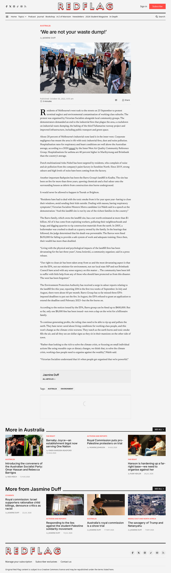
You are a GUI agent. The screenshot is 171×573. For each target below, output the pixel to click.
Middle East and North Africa (142, 518)
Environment (67, 389)
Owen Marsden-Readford (60, 450)
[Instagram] (14, 6)
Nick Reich (12, 476)
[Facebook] (6, 6)
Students (9, 495)
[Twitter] (10, 6)
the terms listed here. (104, 569)
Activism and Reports (97, 436)
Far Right (50, 436)
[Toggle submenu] (26, 17)
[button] (21, 17)
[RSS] (25, 6)
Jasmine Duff (49, 38)
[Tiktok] (18, 6)
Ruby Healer (135, 473)
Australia (45, 25)
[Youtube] (21, 6)
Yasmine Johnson (97, 447)
